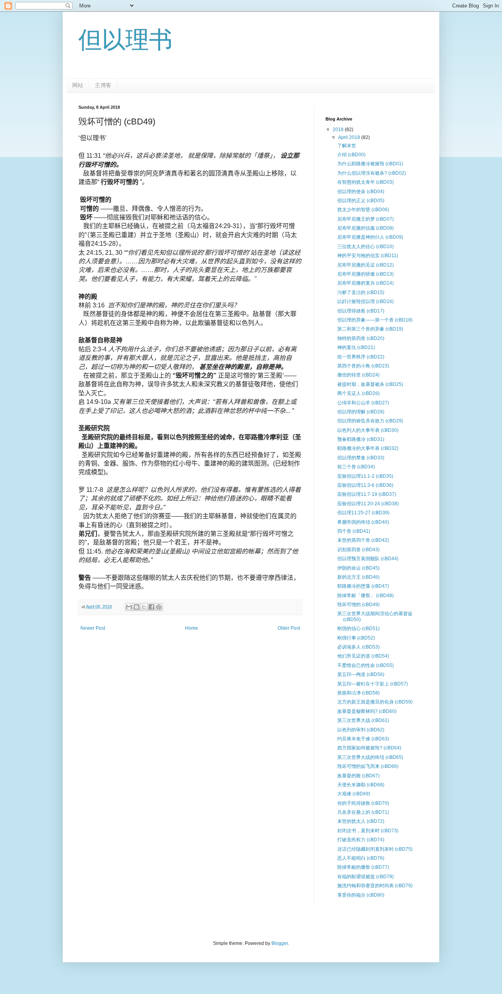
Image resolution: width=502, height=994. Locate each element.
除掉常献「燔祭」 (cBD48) (365, 595)
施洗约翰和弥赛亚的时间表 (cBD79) (375, 885)
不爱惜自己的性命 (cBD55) (365, 665)
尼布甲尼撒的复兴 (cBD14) (365, 283)
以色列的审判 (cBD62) (360, 730)
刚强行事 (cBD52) (356, 638)
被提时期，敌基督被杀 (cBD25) (370, 384)
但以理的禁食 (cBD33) (360, 457)
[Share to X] (144, 607)
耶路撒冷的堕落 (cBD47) (363, 586)
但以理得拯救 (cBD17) (360, 311)
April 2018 (349, 137)
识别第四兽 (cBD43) (358, 549)
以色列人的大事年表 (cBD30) (367, 430)
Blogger (279, 943)
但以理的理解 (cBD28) (360, 412)
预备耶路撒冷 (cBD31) (360, 439)
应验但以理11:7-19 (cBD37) (366, 494)
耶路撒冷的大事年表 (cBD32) (367, 448)
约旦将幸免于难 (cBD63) (363, 739)
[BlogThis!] (136, 607)
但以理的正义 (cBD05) (360, 200)
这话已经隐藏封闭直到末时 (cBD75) (375, 849)
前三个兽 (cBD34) (356, 467)
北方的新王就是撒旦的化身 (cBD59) (375, 702)
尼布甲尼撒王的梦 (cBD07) (365, 219)
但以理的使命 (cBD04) (360, 191)
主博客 (103, 85)
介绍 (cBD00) (351, 154)
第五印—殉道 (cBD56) (360, 674)
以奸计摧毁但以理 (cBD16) (365, 301)
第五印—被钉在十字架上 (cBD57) (372, 684)
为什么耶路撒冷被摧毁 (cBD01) (370, 163)
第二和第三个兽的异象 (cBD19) (370, 329)
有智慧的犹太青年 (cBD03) (365, 182)
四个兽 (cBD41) (353, 531)
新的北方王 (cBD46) (358, 577)
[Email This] (129, 607)
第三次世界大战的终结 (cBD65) (370, 757)
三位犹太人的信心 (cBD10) (365, 246)
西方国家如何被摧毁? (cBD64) (369, 748)
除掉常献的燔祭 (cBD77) (363, 867)
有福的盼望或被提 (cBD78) (365, 876)
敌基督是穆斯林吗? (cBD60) (367, 711)
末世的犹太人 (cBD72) (360, 821)
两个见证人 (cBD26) (358, 393)
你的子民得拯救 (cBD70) (363, 803)
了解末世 (346, 145)
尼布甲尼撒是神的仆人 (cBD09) (370, 237)
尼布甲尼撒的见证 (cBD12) (365, 265)
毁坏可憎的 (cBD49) (358, 604)
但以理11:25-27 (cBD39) (363, 512)
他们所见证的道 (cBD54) (363, 656)
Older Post (289, 628)
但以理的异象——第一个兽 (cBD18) (375, 320)
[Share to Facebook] (151, 607)
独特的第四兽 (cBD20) (360, 338)
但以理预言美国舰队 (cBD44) (367, 558)
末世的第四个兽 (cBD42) (363, 540)
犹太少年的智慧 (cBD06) (363, 209)
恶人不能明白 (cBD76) (360, 858)
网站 (77, 85)
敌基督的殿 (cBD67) (358, 775)
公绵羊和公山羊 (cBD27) (363, 403)
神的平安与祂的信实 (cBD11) (367, 255)
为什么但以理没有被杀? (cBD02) (371, 173)
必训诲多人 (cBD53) (358, 647)
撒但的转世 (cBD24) (358, 375)
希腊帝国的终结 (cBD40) (363, 522)
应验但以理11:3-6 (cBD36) (365, 485)
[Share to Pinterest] (159, 607)
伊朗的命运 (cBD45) (358, 568)
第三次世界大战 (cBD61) (363, 720)
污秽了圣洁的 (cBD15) (360, 292)
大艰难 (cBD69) (353, 794)
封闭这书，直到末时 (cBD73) (367, 830)
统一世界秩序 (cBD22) (360, 357)
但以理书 (125, 40)
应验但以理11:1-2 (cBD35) (365, 476)
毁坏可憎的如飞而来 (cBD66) (367, 766)
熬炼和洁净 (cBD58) (358, 693)
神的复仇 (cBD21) (356, 347)
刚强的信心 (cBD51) (358, 628)
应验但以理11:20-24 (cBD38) (368, 503)
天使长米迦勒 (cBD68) (360, 785)
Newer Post (92, 628)
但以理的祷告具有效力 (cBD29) (370, 421)
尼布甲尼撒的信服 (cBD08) (365, 228)
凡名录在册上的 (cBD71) (363, 812)
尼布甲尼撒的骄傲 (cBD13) (365, 274)
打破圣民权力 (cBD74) (360, 839)
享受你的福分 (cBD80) (360, 895)
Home (191, 628)
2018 (339, 129)
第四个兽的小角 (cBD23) (363, 366)
